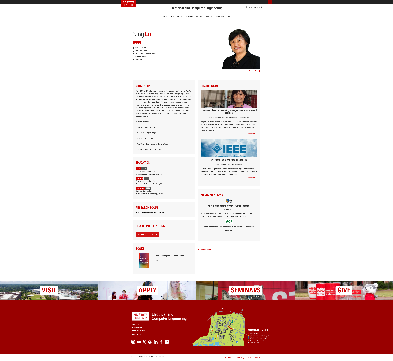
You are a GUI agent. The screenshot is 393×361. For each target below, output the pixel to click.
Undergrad (189, 16)
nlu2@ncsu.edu (141, 51)
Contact (228, 358)
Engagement (219, 16)
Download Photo (254, 71)
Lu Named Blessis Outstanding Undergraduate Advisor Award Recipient (229, 111)
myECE (258, 358)
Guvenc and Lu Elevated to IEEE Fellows (229, 159)
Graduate (199, 16)
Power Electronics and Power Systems (150, 213)
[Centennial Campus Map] (231, 345)
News (172, 16)
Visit (228, 16)
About (165, 16)
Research (208, 16)
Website (138, 60)
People (179, 16)
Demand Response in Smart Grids (170, 255)
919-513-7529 (140, 48)
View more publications (147, 234)
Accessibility (239, 358)
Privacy (249, 358)
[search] (270, 2)
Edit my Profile (205, 250)
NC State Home (129, 2)
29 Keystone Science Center (145, 54)
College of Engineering (253, 7)
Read (250, 133)
